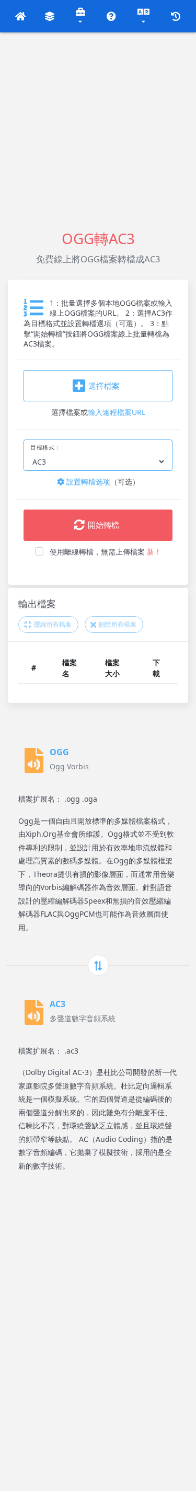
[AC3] (34, 1012)
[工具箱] (81, 16)
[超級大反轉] (98, 965)
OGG (59, 752)
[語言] (144, 16)
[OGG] (34, 760)
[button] (20, 16)
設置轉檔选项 (87, 482)
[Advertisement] (98, 130)
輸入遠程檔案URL (116, 412)
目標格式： (45, 447)
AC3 (57, 1004)
